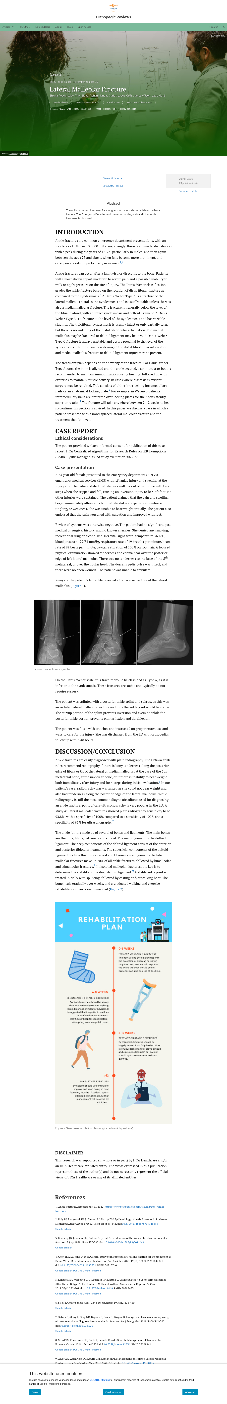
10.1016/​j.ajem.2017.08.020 (76, 1325)
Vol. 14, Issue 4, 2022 (60, 82)
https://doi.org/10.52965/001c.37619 (70, 109)
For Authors (24, 27)
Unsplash (24, 153)
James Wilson (141, 95)
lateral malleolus (60, 102)
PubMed (96, 1270)
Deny (36, 1392)
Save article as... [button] (112, 178)
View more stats (188, 191)
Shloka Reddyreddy (62, 95)
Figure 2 (116, 889)
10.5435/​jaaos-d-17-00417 (138, 1363)
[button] (113, 635)
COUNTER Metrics (100, 1379)
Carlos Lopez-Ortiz (120, 95)
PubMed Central (81, 1270)
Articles (6, 27)
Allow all (191, 1392)
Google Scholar (63, 1229)
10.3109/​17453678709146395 (140, 1223)
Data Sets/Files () (113, 185)
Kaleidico (13, 153)
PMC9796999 (109, 109)
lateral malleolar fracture (87, 102)
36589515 (131, 109)
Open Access (84, 27)
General (56, 75)
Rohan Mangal (99, 95)
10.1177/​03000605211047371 (78, 1265)
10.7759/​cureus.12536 (117, 1344)
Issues (69, 27)
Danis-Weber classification (139, 102)
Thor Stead (82, 95)
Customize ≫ (114, 1392)
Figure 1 (78, 585)
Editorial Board (42, 27)
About (58, 27)
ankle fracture (113, 102)
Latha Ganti (158, 95)
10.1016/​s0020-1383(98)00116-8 (124, 1242)
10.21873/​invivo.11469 (99, 1288)
